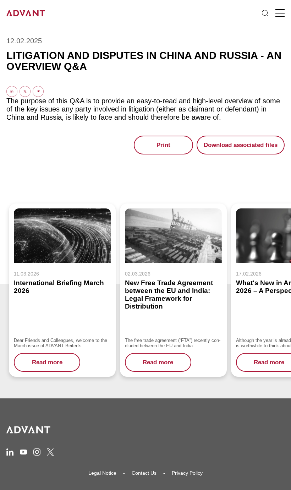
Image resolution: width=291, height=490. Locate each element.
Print (163, 145)
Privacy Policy (187, 473)
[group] (62, 290)
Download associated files (241, 145)
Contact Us (144, 473)
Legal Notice (102, 473)
